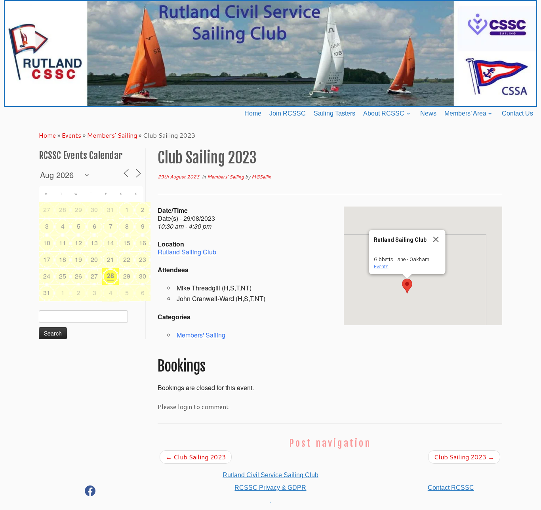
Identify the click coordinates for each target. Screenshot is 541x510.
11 (62, 242)
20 (94, 259)
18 (62, 259)
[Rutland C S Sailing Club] (90, 492)
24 (46, 276)
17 (46, 259)
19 (78, 259)
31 (110, 209)
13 (94, 242)
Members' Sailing (112, 135)
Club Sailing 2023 (196, 456)
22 (126, 259)
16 (142, 242)
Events (71, 135)
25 (62, 276)
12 (78, 242)
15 (126, 242)
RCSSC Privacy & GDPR (270, 487)
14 (110, 242)
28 (62, 209)
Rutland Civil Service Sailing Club (270, 475)
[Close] (436, 239)
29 (78, 209)
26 (78, 276)
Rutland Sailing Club (187, 251)
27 (46, 209)
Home (47, 135)
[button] (407, 286)
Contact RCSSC (451, 487)
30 (94, 209)
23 (142, 259)
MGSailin (261, 176)
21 (110, 259)
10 (46, 242)
